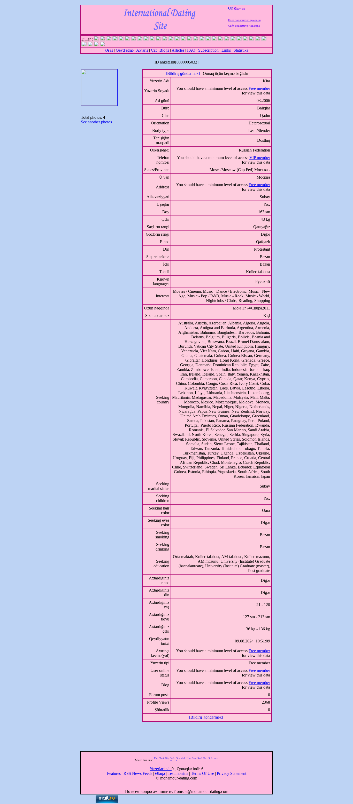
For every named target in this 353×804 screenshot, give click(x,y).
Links (226, 50)
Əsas (109, 50)
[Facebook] (156, 759)
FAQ (191, 50)
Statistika (241, 50)
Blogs (164, 50)
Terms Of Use (203, 773)
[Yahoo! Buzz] (172, 759)
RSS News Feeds (138, 773)
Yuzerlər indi (161, 769)
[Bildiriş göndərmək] (183, 73)
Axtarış (142, 50)
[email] (216, 759)
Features (114, 773)
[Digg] (167, 759)
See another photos (96, 122)
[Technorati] (205, 759)
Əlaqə (160, 773)
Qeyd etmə (125, 50)
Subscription (208, 50)
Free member (259, 88)
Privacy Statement (231, 773)
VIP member (259, 157)
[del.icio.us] (183, 759)
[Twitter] (161, 759)
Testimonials (178, 773)
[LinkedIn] (189, 759)
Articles (178, 50)
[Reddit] (199, 759)
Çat (154, 50)
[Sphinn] (210, 759)
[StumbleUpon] (194, 759)
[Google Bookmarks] (178, 759)
